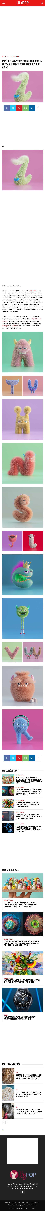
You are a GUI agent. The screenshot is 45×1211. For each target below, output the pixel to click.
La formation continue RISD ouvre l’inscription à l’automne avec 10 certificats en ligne (28, 804)
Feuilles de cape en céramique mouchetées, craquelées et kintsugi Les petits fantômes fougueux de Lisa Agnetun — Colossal (29, 780)
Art (23, 1203)
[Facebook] (7, 108)
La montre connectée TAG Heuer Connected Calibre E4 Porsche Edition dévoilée (20, 1018)
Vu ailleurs (15, 56)
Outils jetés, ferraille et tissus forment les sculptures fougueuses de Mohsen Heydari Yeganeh (29, 816)
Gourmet (29, 1205)
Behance (15, 326)
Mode (27, 1203)
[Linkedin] (32, 108)
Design (14, 1203)
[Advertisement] (22, 29)
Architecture (34, 1203)
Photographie (20, 1205)
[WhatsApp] (25, 108)
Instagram (6, 326)
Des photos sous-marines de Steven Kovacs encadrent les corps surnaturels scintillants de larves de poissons (28, 828)
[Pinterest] (19, 108)
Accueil (5, 56)
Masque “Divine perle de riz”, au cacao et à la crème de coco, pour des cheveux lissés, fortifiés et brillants (29, 1111)
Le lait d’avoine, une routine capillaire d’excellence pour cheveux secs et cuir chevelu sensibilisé (29, 1094)
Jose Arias (32, 291)
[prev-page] (3, 1122)
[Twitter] (13, 108)
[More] (38, 108)
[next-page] (6, 1122)
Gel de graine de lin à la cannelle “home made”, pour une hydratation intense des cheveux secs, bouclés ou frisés (28, 1077)
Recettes (7, 1203)
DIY (17, 1072)
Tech (6, 1015)
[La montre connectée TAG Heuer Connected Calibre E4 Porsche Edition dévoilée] (22, 1000)
